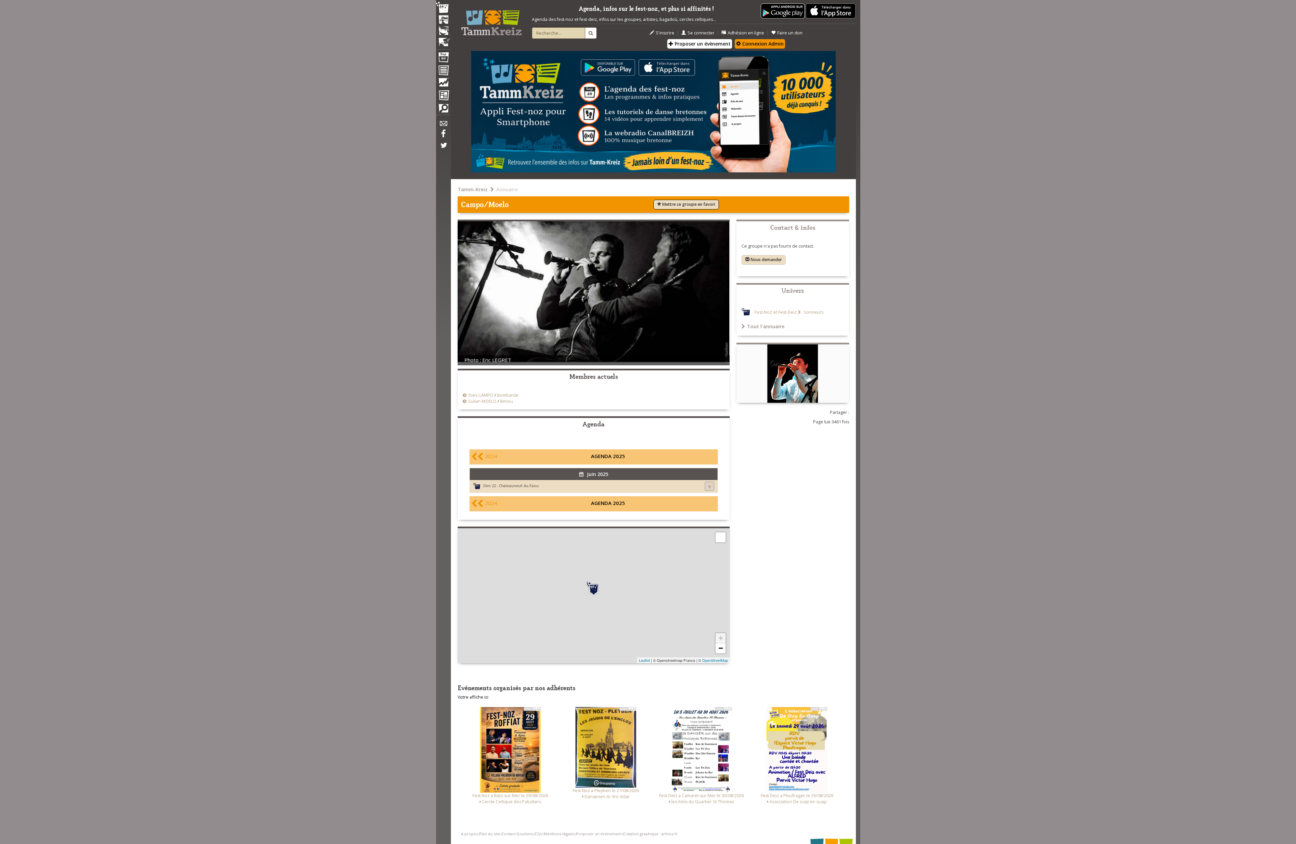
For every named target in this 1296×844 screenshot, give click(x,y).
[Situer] (709, 486)
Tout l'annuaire (766, 326)
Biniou (506, 401)
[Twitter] (443, 148)
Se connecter (700, 33)
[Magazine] (443, 96)
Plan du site (489, 833)
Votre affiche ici (473, 697)
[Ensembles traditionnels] (443, 39)
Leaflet (644, 660)
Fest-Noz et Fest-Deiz (776, 312)
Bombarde (507, 395)
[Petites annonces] (443, 110)
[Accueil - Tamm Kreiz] (491, 20)
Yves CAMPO (480, 395)
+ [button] (721, 638)
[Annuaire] (443, 71)
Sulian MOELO (482, 401)
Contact (509, 833)
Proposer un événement (599, 833)
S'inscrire (665, 33)
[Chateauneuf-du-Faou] (594, 589)
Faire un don (790, 33)
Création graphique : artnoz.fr (650, 833)
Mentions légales (559, 833)
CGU (539, 833)
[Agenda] (443, 58)
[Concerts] (443, 20)
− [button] (721, 648)
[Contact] (443, 125)
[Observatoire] (443, 84)
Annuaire (507, 189)
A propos (469, 833)
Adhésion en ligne (746, 33)
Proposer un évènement (702, 43)
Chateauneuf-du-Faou (519, 485)
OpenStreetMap (715, 660)
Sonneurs (813, 312)
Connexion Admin (762, 43)
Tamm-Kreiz (473, 189)
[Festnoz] (443, 8)
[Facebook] (443, 136)
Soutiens (525, 833)
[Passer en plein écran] (721, 537)
